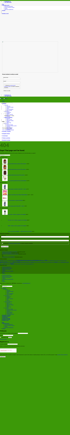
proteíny (43, 262)
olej (34, 262)
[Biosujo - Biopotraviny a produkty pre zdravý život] (4, 98)
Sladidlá (8, 297)
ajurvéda (1, 260)
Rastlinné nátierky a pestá (12, 125)
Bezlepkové (9, 112)
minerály (27, 262)
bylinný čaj (52, 260)
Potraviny (4, 103)
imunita (9, 262)
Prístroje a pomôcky (6, 138)
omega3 (36, 262)
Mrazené (8, 118)
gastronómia (3, 262)
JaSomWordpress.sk (26, 283)
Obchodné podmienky (8, 6)
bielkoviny (43, 260)
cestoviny (55, 260)
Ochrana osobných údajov (9, 7)
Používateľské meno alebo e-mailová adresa (9, 333)
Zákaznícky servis (5, 5)
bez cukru (14, 260)
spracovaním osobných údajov (10, 86)
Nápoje (8, 121)
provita (50, 262)
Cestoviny (8, 106)
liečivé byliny (16, 262)
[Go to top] (0, 284)
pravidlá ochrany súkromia (62, 354)
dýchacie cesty (59, 260)
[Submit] (2, 104)
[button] (5, 13)
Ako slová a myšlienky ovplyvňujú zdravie (10, 253)
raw (52, 262)
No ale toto (6, 123)
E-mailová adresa (3, 344)
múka (30, 262)
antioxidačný (10, 260)
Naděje (32, 262)
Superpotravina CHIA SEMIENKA (8, 257)
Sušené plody (9, 128)
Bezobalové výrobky (6, 140)
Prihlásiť (10, 337)
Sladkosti (8, 126)
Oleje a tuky (9, 122)
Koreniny (8, 116)
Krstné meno (5, 77)
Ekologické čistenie (6, 133)
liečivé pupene (23, 262)
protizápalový (46, 262)
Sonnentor (63, 262)
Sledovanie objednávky (8, 9)
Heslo (1, 335)
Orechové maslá (10, 124)
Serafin (56, 262)
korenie (11, 262)
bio (46, 260)
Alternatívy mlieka (10, 120)
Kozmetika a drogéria (6, 131)
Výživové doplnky (10, 109)
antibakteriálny (6, 260)
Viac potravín (6, 295)
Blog (3, 4)
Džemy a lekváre (10, 114)
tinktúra (5, 264)
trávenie (8, 264)
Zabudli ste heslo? (3, 339)
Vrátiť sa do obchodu (6, 129)
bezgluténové (20, 260)
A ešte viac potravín (8, 117)
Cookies (5, 8)
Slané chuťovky (10, 127)
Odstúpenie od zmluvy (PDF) (7, 271)
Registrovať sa (2, 356)
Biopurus (48, 260)
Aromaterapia (5, 135)
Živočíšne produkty (10, 129)
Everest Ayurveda (63, 260)
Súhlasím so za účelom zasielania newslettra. (11, 86)
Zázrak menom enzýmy (6, 252)
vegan (12, 264)
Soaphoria (59, 262)
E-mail (4, 81)
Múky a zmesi (9, 119)
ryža (53, 262)
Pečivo (8, 108)
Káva (8, 115)
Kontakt (3, 10)
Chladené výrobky (10, 107)
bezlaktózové (29, 260)
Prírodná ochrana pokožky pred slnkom (9, 251)
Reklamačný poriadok (6, 269)
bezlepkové (37, 260)
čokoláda (30, 264)
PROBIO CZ (39, 262)
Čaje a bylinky (9, 110)
